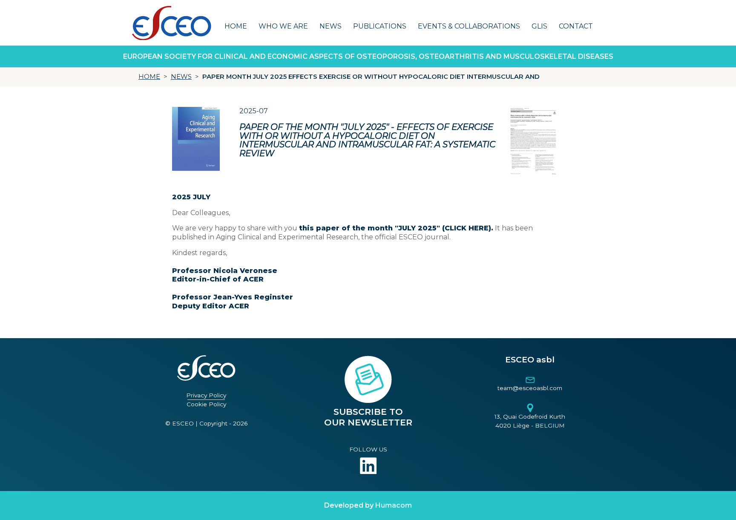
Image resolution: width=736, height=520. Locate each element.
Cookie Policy (206, 404)
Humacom (393, 505)
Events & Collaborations (469, 26)
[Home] (171, 22)
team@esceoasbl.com (529, 388)
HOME (149, 76)
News (330, 26)
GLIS (539, 26)
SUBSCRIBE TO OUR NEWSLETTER (368, 417)
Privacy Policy (206, 395)
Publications (379, 26)
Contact (576, 26)
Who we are (283, 26)
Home (235, 26)
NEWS (181, 76)
